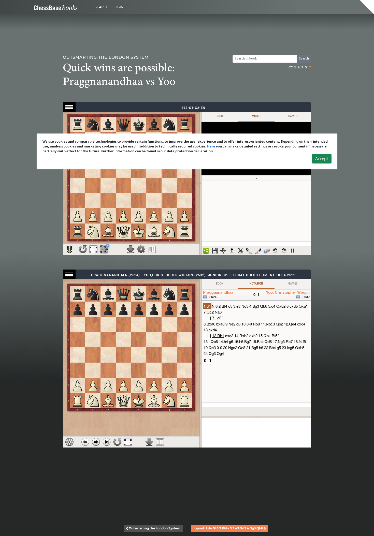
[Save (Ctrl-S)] (215, 251)
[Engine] (69, 442)
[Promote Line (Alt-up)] (232, 251)
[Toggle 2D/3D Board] (104, 249)
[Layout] (152, 249)
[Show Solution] (69, 249)
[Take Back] (85, 442)
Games (293, 116)
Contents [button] (298, 67)
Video (256, 116)
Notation (256, 283)
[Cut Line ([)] (249, 251)
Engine (219, 116)
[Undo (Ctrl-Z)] (275, 251)
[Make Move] (96, 442)
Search (101, 7)
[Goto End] (107, 442)
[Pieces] (141, 249)
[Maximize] (93, 249)
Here (211, 146)
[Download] (130, 249)
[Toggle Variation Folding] (223, 251)
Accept (321, 158)
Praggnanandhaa (218, 292)
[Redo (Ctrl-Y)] (284, 251)
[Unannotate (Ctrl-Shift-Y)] (267, 251)
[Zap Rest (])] (258, 251)
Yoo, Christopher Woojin (288, 292)
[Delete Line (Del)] (241, 251)
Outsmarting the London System (154, 528)
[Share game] (206, 251)
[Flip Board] (83, 249)
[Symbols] (293, 251)
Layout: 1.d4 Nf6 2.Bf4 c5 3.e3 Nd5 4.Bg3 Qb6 (228, 528)
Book (220, 283)
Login (117, 7)
